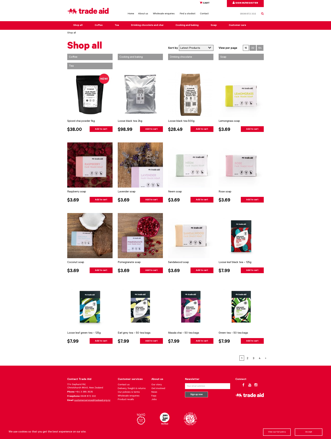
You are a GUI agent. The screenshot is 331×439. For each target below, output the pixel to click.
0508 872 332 (248, 14)
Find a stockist (187, 14)
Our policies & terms (129, 392)
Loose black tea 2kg (130, 121)
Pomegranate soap (129, 262)
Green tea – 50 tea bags (233, 333)
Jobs (154, 399)
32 (252, 48)
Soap (214, 25)
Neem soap (175, 191)
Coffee (99, 25)
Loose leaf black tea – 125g (235, 262)
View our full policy (277, 432)
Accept (308, 432)
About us (143, 14)
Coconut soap (75, 262)
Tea (117, 25)
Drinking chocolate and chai (147, 25)
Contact (204, 14)
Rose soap (225, 191)
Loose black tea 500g (181, 121)
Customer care (237, 25)
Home (131, 14)
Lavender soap (127, 191)
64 (260, 48)
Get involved (158, 388)
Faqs (153, 396)
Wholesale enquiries (164, 14)
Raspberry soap (76, 191)
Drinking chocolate (181, 57)
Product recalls (126, 399)
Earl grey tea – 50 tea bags (134, 333)
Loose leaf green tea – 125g (84, 333)
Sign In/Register (246, 3)
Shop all (78, 25)
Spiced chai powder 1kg (81, 121)
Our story (156, 385)
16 (246, 48)
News (154, 392)
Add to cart (101, 129)
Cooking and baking (187, 25)
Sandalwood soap (178, 262)
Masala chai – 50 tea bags (183, 333)
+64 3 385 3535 (84, 392)
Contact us (124, 385)
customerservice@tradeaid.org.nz (92, 400)
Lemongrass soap (229, 121)
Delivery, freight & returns (132, 388)
